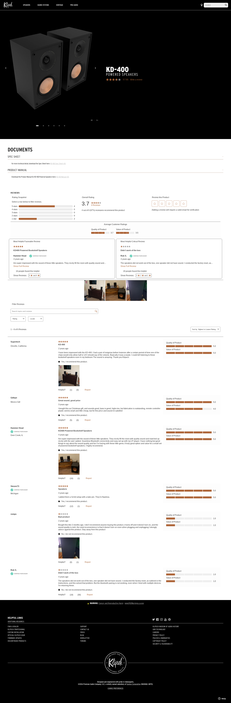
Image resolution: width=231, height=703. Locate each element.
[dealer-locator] (201, 5)
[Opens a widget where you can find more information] (222, 699)
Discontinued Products (17, 641)
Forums (83, 641)
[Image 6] (64, 125)
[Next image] (95, 68)
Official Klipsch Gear (16, 635)
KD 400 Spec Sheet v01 (57, 163)
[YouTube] (165, 619)
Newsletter (84, 638)
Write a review (136, 80)
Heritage (59, 5)
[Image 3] (48, 125)
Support (83, 626)
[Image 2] (43, 125)
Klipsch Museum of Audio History (166, 626)
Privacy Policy (158, 635)
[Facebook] (157, 619)
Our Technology (159, 629)
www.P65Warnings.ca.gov (134, 603)
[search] (226, 5)
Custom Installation (16, 632)
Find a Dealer (13, 626)
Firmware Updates (15, 638)
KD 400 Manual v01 (62, 177)
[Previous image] (5, 68)
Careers (156, 632)
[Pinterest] (169, 619)
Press (82, 632)
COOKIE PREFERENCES (115, 688)
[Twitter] (153, 619)
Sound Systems (43, 5)
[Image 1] (37, 125)
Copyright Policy (160, 641)
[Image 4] (54, 125)
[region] (50, 68)
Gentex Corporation (134, 684)
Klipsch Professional (16, 629)
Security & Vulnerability (163, 644)
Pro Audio (74, 5)
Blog (82, 635)
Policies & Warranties (161, 638)
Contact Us (84, 629)
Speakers (26, 5)
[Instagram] (161, 619)
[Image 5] (59, 125)
